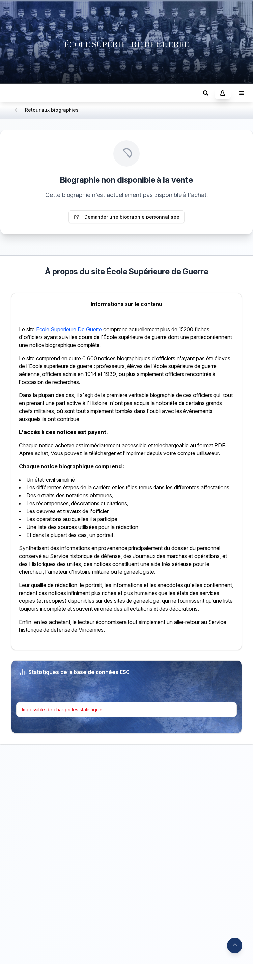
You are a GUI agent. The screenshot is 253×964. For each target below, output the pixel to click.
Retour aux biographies (52, 110)
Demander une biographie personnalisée (131, 216)
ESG (11, 93)
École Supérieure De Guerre (69, 329)
